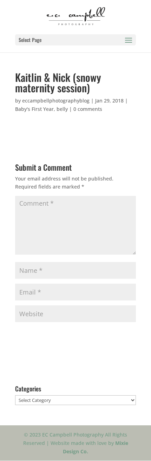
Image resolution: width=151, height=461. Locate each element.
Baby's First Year (34, 109)
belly (62, 109)
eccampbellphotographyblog (56, 100)
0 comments (87, 109)
